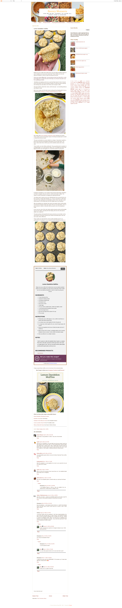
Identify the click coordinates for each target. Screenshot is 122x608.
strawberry (72, 101)
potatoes (72, 96)
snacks (77, 99)
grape (89, 90)
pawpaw (85, 94)
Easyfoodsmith (40, 461)
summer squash (78, 101)
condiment (72, 87)
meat (85, 93)
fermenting (86, 89)
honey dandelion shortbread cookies (48, 135)
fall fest (82, 89)
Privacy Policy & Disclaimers (73, 22)
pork (89, 95)
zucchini (75, 103)
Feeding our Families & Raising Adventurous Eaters (51, 91)
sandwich (81, 98)
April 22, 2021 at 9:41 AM (48, 434)
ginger (86, 90)
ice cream (82, 91)
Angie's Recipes (40, 434)
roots (71, 98)
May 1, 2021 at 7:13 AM (47, 461)
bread (84, 83)
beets (89, 82)
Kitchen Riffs (39, 453)
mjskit (38, 441)
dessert (87, 87)
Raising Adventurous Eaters (58, 22)
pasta (82, 94)
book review (79, 83)
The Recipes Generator (53, 363)
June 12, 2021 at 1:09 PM (52, 495)
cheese (76, 86)
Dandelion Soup (37, 418)
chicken (80, 86)
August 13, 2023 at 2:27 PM (45, 512)
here (65, 220)
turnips (76, 102)
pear (71, 95)
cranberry (80, 87)
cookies (76, 87)
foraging (41, 429)
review (85, 96)
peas (73, 95)
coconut (88, 86)
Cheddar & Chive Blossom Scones (41, 420)
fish (89, 89)
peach (88, 94)
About (40, 22)
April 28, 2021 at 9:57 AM (47, 453)
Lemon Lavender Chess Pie (39, 422)
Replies (39, 483)
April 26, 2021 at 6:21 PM (44, 441)
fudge (83, 90)
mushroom (72, 94)
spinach (88, 99)
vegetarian (80, 102)
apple (81, 81)
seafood (85, 98)
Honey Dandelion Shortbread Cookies (41, 416)
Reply (38, 438)
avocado (72, 82)
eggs (80, 89)
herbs (76, 91)
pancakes (79, 94)
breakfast (88, 83)
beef (86, 82)
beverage (72, 83)
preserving (76, 96)
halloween (72, 91)
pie (78, 95)
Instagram (51, 370)
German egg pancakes (80, 67)
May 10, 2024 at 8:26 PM (46, 535)
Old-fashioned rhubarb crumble (81, 73)
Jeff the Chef (39, 477)
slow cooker (73, 99)
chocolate (84, 86)
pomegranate (85, 95)
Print (63, 268)
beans (84, 82)
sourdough (84, 99)
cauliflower (72, 86)
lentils (71, 93)
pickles (76, 95)
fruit (80, 90)
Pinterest (62, 370)
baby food (76, 82)
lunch (74, 93)
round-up (74, 98)
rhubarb (88, 96)
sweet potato (84, 101)
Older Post (65, 596)
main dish (78, 93)
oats (75, 94)
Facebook (55, 370)
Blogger (70, 605)
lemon (44, 429)
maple (83, 93)
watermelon (85, 102)
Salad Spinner (40, 353)
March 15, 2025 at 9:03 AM (49, 566)
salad (78, 98)
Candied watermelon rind (80, 41)
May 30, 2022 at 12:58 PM (50, 485)
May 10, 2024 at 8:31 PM (49, 543)
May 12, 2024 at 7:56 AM (48, 549)
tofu (71, 102)
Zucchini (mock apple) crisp (81, 60)
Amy (41, 526)
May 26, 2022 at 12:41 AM (47, 503)
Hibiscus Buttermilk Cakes (39, 424)
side (88, 98)
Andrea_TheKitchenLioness (42, 495)
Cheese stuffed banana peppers (81, 48)
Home (35, 22)
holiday (78, 91)
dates (84, 87)
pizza (81, 95)
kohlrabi (86, 91)
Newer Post (35, 596)
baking (38, 429)
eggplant (76, 89)
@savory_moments (46, 358)
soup (81, 99)
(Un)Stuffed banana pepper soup (82, 54)
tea (89, 101)
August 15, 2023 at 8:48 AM (49, 526)
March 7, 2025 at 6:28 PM (46, 557)
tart (87, 101)
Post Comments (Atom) (42, 598)
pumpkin (79, 96)
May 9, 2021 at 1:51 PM (46, 477)
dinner (72, 89)
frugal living (76, 90)
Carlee (38, 469)
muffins (47, 429)
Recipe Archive (46, 22)
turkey (73, 102)
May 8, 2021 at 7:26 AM (44, 469)
